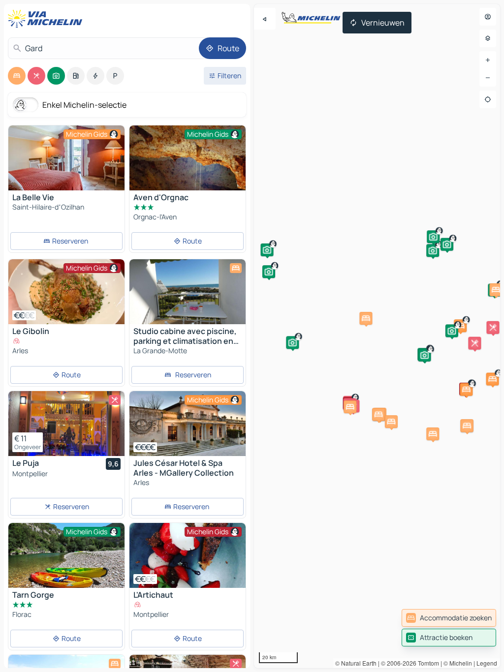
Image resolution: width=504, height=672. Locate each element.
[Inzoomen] (487, 60)
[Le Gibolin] (66, 291)
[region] (377, 336)
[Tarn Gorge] (66, 555)
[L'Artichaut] (187, 555)
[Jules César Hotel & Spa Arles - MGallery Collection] (187, 423)
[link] (449, 618)
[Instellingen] (487, 38)
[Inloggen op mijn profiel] (487, 17)
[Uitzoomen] (487, 78)
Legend (486, 663)
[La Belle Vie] (66, 157)
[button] (432, 250)
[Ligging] (487, 99)
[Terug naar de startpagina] (47, 19)
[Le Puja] (66, 423)
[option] (17, 76)
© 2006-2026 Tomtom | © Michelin (426, 663)
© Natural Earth (356, 663)
